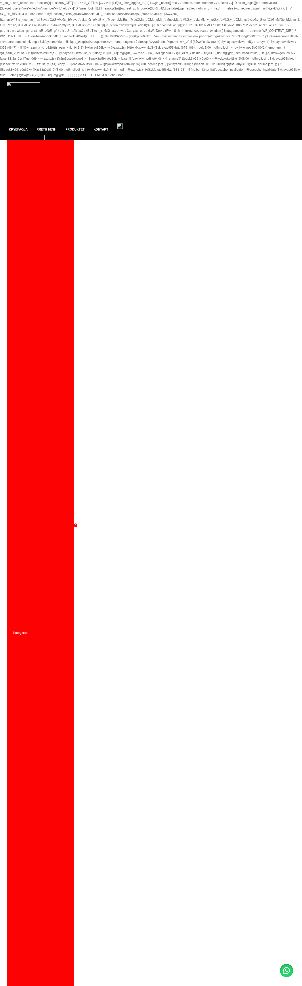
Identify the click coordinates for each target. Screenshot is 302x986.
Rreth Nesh (46, 129)
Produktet (75, 129)
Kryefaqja (18, 129)
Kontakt (101, 129)
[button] (286, 970)
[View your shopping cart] (72, 117)
